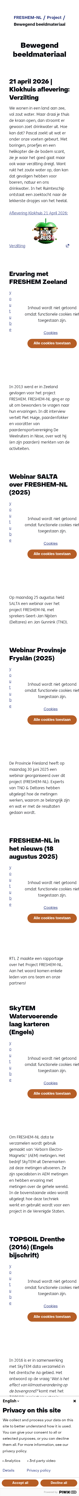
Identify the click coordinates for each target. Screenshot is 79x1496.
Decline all (59, 1483)
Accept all (20, 1483)
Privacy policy (39, 1470)
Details (8, 1470)
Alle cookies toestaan (52, 343)
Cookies (51, 333)
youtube (10, 311)
